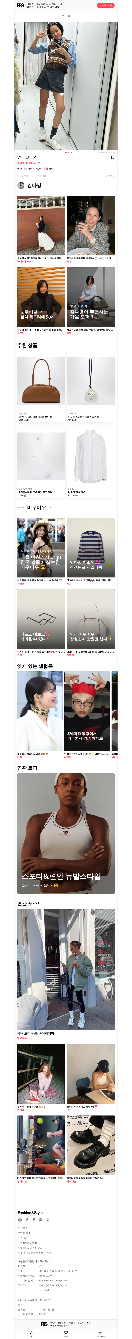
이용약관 (22, 1238)
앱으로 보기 (105, 5)
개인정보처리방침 (27, 1243)
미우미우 (31, 163)
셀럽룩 (108, 176)
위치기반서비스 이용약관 (31, 1248)
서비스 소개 (24, 1232)
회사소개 (22, 1227)
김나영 (20, 163)
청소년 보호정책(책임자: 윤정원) (35, 1253)
